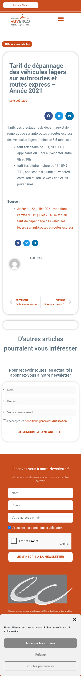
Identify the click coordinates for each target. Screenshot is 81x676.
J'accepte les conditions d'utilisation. (37, 528)
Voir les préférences (41, 666)
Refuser (40, 655)
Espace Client (20, 5)
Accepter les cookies (40, 643)
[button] (75, 619)
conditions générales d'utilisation (46, 421)
